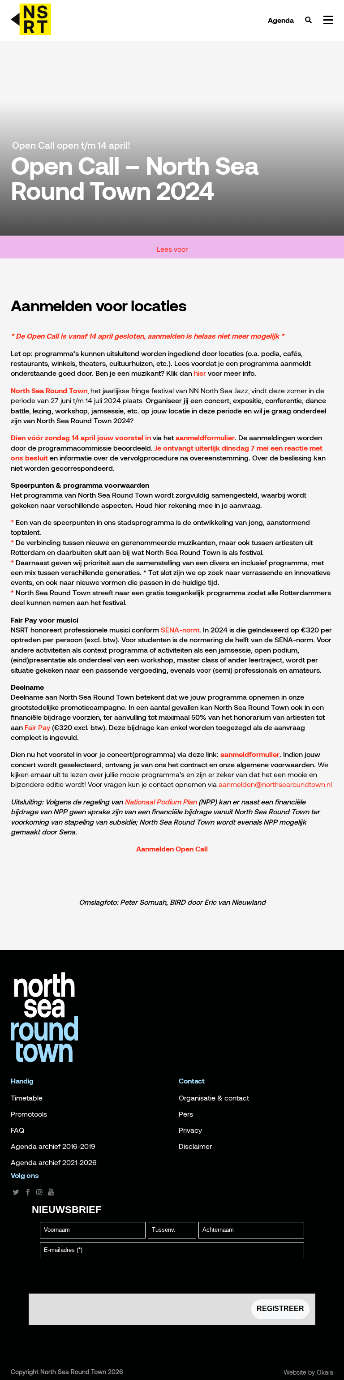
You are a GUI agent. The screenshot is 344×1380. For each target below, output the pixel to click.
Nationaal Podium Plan (161, 801)
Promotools (29, 1114)
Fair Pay (37, 727)
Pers (186, 1114)
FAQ (17, 1130)
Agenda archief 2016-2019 (53, 1146)
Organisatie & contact (214, 1098)
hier (200, 373)
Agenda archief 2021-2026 (54, 1162)
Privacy (190, 1130)
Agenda (281, 20)
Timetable (27, 1098)
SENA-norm (180, 629)
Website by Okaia (308, 1372)
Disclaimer (195, 1146)
